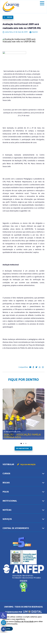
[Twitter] (36, 367)
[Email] (30, 367)
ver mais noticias (22, 448)
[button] (3, 615)
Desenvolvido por (13, 612)
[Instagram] (43, 367)
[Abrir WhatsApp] (40, 626)
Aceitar (7, 629)
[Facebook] (33, 367)
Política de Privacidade (24, 621)
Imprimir (35, 32)
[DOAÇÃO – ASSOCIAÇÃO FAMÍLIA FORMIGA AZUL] (23, 412)
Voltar (9, 17)
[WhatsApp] (39, 367)
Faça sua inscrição (28, 464)
